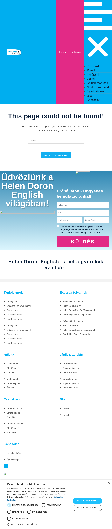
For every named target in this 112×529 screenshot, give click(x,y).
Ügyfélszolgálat (14, 453)
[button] (98, 31)
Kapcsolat (93, 99)
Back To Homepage (56, 155)
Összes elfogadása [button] (87, 501)
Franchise (11, 417)
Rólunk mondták (97, 83)
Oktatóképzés (13, 368)
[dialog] (56, 504)
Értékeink (11, 372)
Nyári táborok (95, 91)
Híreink (66, 408)
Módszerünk (13, 363)
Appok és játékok (71, 368)
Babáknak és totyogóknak (19, 306)
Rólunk (91, 70)
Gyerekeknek (13, 310)
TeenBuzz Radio (70, 372)
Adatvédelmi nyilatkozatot (87, 226)
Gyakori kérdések (98, 87)
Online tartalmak (70, 363)
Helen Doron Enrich (72, 306)
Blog (90, 95)
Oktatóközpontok (15, 408)
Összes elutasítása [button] (87, 508)
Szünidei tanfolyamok (73, 301)
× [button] (109, 483)
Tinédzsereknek (14, 319)
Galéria (91, 78)
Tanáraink (93, 74)
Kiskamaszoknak (15, 314)
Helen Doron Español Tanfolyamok (79, 310)
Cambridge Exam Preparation (77, 314)
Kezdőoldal (94, 66)
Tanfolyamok (13, 301)
